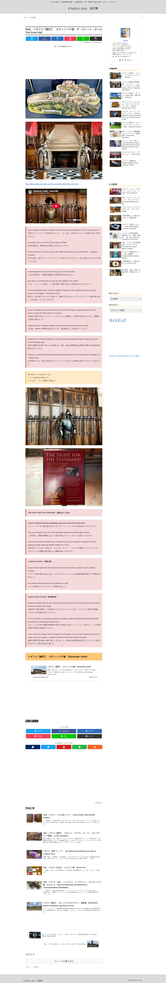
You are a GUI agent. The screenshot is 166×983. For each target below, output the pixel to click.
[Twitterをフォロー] (48, 747)
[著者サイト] (32, 747)
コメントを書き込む (64, 961)
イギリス (35, 721)
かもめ (125, 40)
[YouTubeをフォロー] (63, 747)
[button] (141, 17)
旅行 (29, 721)
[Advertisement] (63, 62)
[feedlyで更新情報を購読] (79, 747)
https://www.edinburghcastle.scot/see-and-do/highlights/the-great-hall (51, 184)
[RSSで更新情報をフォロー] (95, 747)
